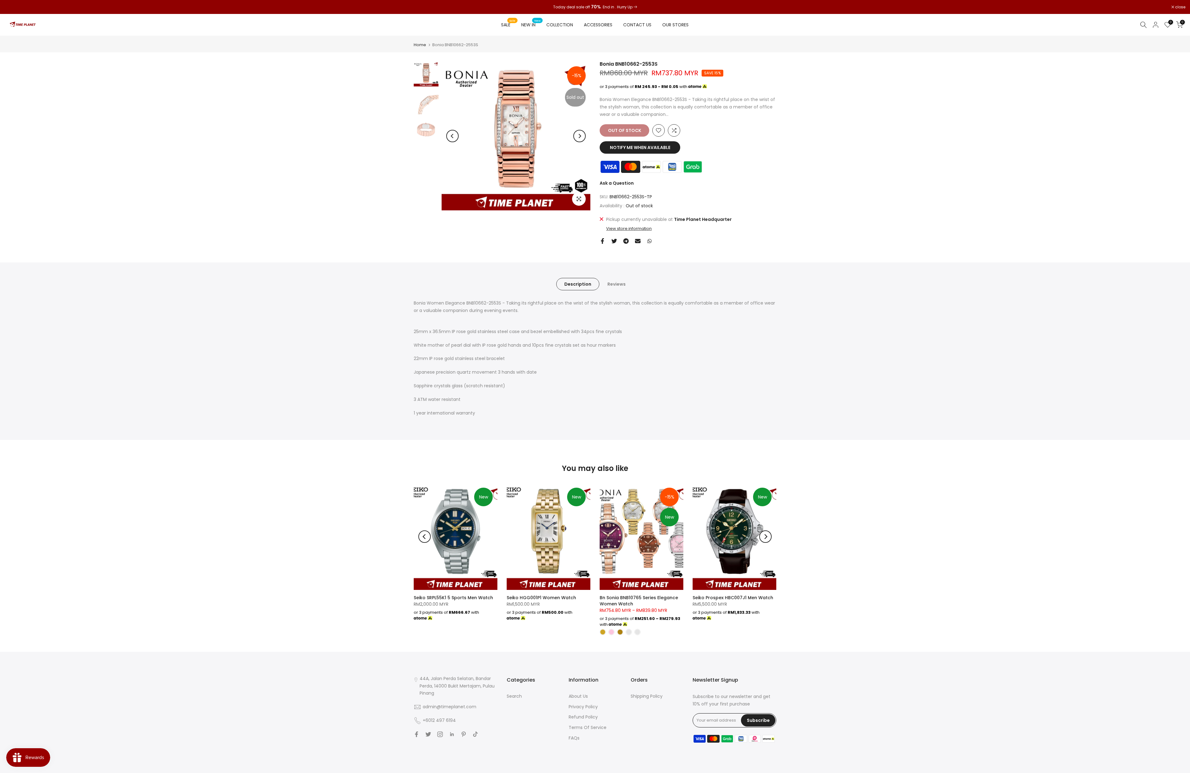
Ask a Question (617, 183)
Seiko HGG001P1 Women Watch (541, 598)
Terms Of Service (587, 727)
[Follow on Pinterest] (463, 734)
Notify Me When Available (640, 147)
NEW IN (530, 24)
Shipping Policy (647, 696)
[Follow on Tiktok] (475, 734)
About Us (578, 696)
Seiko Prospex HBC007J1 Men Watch (733, 598)
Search (514, 696)
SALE (508, 24)
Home (420, 45)
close (13, 7)
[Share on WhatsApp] (649, 241)
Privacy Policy (583, 707)
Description (577, 284)
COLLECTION (559, 25)
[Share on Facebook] (602, 241)
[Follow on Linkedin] (452, 734)
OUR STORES (675, 25)
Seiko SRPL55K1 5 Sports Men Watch (453, 598)
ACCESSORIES (598, 25)
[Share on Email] (638, 241)
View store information (629, 228)
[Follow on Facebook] (416, 734)
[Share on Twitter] (614, 241)
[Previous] (452, 136)
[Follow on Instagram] (440, 734)
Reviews (616, 284)
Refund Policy (583, 717)
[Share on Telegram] (626, 241)
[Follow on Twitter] (428, 734)
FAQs (574, 738)
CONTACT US (637, 25)
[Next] (579, 136)
